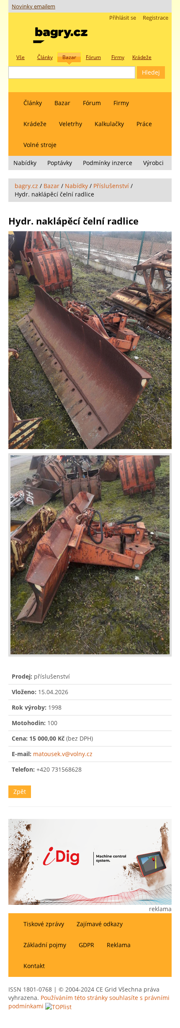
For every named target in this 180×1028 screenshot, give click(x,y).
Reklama (119, 945)
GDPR (86, 945)
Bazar (62, 103)
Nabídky (24, 163)
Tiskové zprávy (43, 924)
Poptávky (59, 163)
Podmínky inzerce (107, 163)
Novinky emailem (33, 6)
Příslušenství (111, 186)
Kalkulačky (109, 124)
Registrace (155, 17)
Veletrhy (70, 124)
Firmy (121, 103)
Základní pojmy (44, 945)
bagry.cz (26, 186)
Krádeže (34, 124)
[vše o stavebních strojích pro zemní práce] (60, 33)
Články (32, 103)
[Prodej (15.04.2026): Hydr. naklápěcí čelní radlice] (90, 340)
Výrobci (153, 163)
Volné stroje (40, 145)
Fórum (92, 103)
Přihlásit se (122, 17)
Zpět (19, 792)
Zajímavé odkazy (100, 924)
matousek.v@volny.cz (63, 754)
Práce (144, 124)
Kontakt (34, 966)
